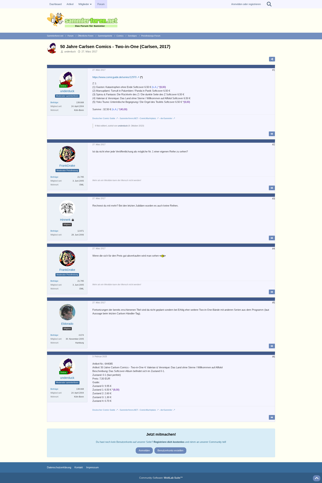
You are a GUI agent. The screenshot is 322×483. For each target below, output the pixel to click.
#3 (273, 198)
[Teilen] (272, 59)
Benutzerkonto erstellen (170, 450)
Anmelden (144, 450)
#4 (273, 248)
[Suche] (269, 4)
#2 (273, 144)
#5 (273, 302)
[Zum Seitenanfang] (316, 478)
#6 (273, 356)
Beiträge (54, 102)
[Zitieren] (272, 133)
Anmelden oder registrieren (246, 4)
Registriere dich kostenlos (169, 441)
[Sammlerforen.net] (161, 20)
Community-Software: (161, 477)
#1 (273, 69)
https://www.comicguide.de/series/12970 (114, 77)
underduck (70, 51)
